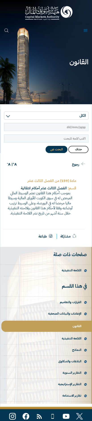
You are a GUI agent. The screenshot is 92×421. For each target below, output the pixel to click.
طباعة (43, 236)
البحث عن (56, 149)
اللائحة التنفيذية (71, 270)
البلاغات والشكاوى (69, 361)
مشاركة (65, 236)
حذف (78, 149)
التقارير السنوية (72, 372)
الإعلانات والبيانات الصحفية (64, 313)
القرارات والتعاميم (70, 302)
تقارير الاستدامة (71, 395)
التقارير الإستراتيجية (69, 384)
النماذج (76, 350)
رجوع (75, 164)
